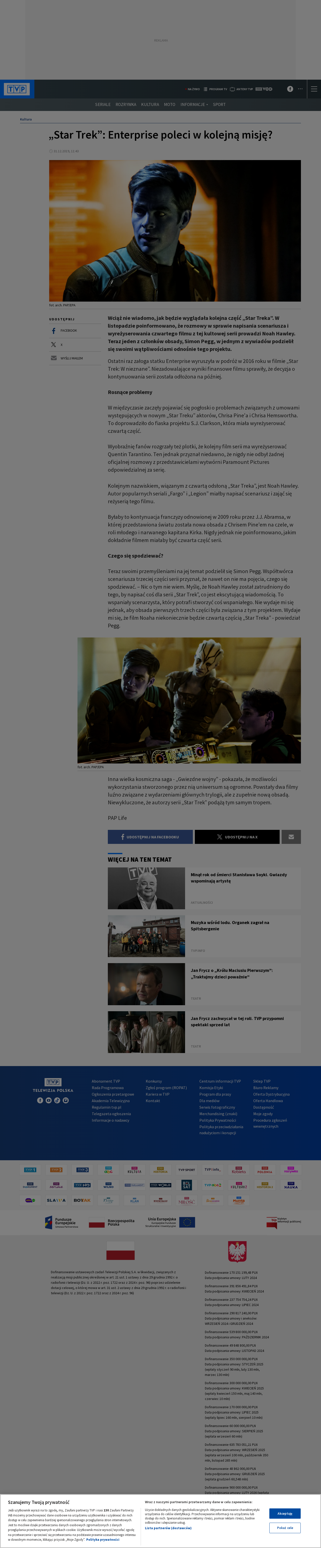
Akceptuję (285, 1513)
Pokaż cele (285, 1528)
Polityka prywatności (102, 1539)
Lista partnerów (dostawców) (168, 1528)
